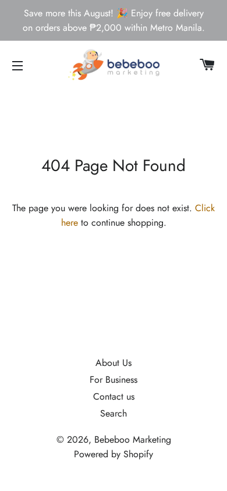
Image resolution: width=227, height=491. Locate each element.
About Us (113, 362)
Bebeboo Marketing (132, 439)
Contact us (113, 396)
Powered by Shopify (113, 454)
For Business (113, 379)
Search (113, 413)
